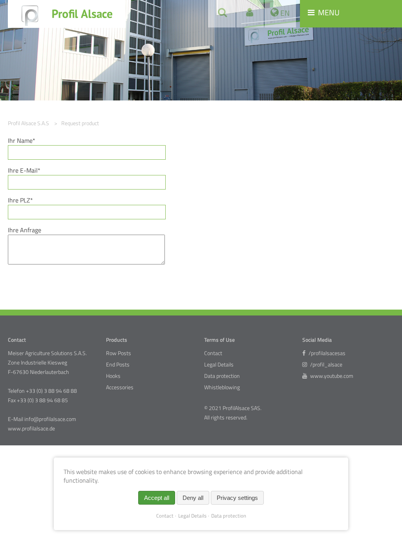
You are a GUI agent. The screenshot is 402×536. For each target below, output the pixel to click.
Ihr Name (22, 140)
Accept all (156, 497)
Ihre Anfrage (24, 230)
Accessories (119, 387)
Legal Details (219, 364)
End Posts (118, 364)
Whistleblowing (222, 387)
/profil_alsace (325, 364)
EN (284, 12)
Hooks (113, 376)
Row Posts (118, 353)
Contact (213, 353)
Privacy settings (237, 497)
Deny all (193, 497)
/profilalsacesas (326, 353)
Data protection (222, 376)
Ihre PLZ (22, 200)
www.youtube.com (331, 376)
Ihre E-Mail (24, 170)
